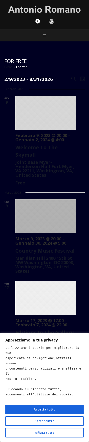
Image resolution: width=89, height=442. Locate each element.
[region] (44, 387)
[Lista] (81, 79)
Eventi (8, 67)
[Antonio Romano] (45, 9)
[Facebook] (37, 21)
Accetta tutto (45, 409)
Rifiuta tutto (44, 433)
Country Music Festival (45, 250)
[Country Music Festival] (45, 216)
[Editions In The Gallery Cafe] (45, 298)
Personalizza (44, 421)
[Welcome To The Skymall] (45, 113)
